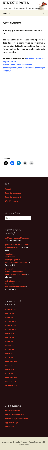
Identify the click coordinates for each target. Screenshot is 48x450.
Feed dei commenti (13, 197)
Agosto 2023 (10, 313)
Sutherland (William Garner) (17, 418)
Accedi (8, 189)
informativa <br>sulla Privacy (14, 442)
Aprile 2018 (9, 333)
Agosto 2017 (10, 337)
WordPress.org (11, 201)
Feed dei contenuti (13, 193)
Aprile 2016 (9, 369)
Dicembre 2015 (11, 385)
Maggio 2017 (10, 349)
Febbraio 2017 (11, 361)
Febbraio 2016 (11, 377)
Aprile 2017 (9, 353)
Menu (5, 13)
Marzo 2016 (9, 373)
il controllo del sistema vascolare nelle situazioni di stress (15, 272)
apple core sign (11, 422)
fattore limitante (12, 410)
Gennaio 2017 (10, 365)
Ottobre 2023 (10, 309)
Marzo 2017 (9, 357)
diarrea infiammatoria (14, 414)
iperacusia (9, 426)
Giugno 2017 (10, 345)
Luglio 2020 (9, 317)
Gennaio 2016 (10, 381)
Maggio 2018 (10, 329)
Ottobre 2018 (10, 325)
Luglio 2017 (9, 341)
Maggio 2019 (10, 321)
